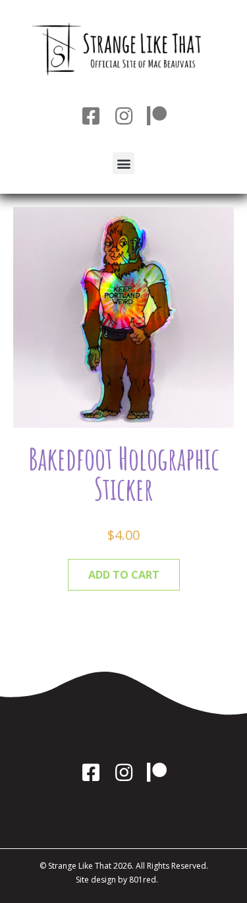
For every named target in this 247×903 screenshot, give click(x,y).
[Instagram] (124, 116)
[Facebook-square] (91, 116)
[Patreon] (157, 116)
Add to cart (123, 575)
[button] (123, 163)
